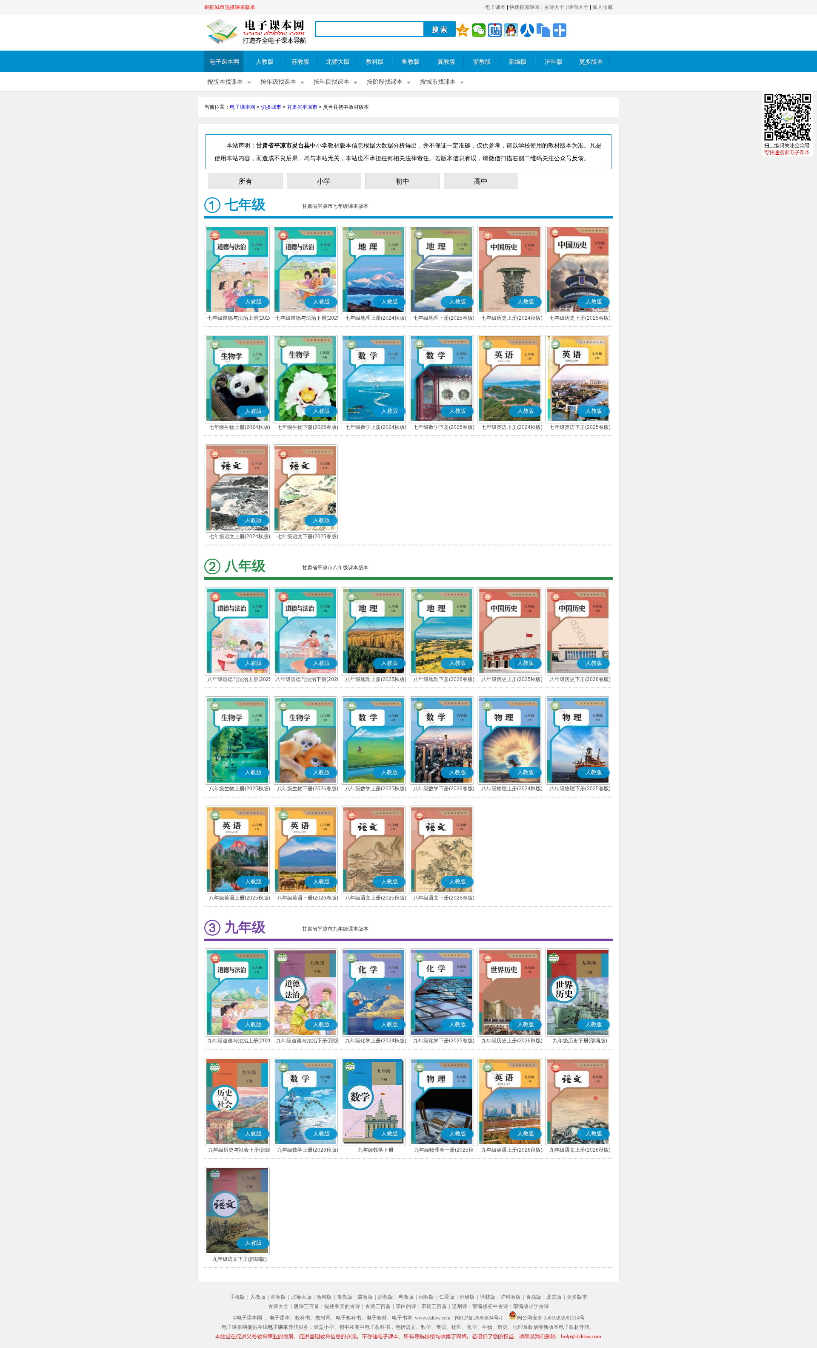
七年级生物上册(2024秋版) (239, 427)
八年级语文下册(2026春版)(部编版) (443, 898)
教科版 (375, 62)
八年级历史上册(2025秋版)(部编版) (512, 680)
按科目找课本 (331, 82)
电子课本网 (224, 62)
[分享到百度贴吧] (495, 30)
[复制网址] (543, 30)
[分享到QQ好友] (511, 30)
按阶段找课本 (385, 82)
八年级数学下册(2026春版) (443, 789)
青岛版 (533, 1297)
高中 (481, 181)
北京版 (554, 1297)
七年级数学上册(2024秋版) (375, 427)
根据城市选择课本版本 (229, 7)
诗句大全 (578, 7)
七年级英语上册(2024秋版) (512, 427)
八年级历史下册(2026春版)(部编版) (580, 680)
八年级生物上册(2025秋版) (239, 789)
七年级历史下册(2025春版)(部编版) (580, 319)
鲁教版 (411, 62)
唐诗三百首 (306, 1306)
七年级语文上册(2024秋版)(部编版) (239, 537)
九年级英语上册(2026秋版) (512, 1150)
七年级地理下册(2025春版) (443, 318)
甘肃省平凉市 (302, 107)
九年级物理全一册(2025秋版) (444, 1151)
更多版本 (591, 62)
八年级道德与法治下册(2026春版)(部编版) (307, 680)
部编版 (518, 62)
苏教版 (300, 62)
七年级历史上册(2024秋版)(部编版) (512, 319)
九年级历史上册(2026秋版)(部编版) (512, 1041)
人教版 (265, 62)
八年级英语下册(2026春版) (307, 898)
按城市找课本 (438, 82)
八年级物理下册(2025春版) (580, 789)
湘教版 (426, 1297)
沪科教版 (510, 1297)
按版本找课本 (225, 82)
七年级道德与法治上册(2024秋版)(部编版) (239, 319)
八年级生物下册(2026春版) (307, 789)
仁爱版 (446, 1297)
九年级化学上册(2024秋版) (375, 1041)
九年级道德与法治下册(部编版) (307, 1041)
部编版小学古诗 (531, 1306)
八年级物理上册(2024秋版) (512, 789)
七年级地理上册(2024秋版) (375, 318)
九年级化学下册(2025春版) (443, 1041)
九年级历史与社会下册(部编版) (239, 1151)
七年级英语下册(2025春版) (580, 427)
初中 (402, 181)
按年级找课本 (278, 82)
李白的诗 (406, 1306)
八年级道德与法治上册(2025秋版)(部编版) (239, 680)
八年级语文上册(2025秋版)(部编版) (375, 898)
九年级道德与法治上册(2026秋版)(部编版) (239, 1041)
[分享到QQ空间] (462, 30)
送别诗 (459, 1306)
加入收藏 (602, 7)
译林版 (487, 1297)
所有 (245, 181)
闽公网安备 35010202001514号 (551, 1318)
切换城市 (271, 107)
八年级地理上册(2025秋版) (375, 679)
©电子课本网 (247, 1318)
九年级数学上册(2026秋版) (307, 1150)
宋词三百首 (434, 1306)
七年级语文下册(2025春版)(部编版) (307, 537)
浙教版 (482, 62)
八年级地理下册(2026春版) (443, 679)
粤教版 (406, 1297)
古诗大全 (554, 7)
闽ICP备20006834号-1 (479, 1318)
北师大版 (338, 62)
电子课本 (495, 7)
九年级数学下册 (376, 1150)
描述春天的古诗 (342, 1306)
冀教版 (446, 62)
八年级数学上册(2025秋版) (375, 789)
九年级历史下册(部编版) (580, 1041)
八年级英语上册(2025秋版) (239, 898)
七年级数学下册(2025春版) (443, 427)
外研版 (467, 1297)
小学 (324, 181)
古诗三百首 (378, 1306)
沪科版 (554, 62)
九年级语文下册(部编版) (239, 1259)
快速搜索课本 (524, 7)
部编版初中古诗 (490, 1306)
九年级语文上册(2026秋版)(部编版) (580, 1151)
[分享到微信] (479, 30)
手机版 (237, 1297)
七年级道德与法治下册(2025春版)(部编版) (307, 319)
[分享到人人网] (527, 30)
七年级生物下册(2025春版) (307, 427)
